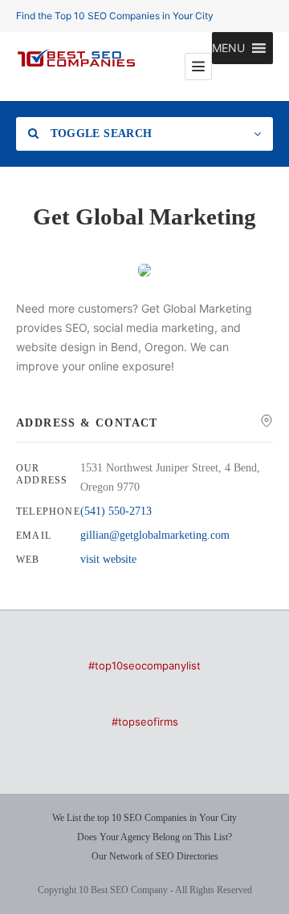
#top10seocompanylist (144, 665)
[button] (228, 48)
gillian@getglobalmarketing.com (155, 535)
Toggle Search (99, 133)
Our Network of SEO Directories (155, 856)
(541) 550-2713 (116, 511)
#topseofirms (145, 721)
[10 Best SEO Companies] (76, 66)
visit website (108, 559)
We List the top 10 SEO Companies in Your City (144, 817)
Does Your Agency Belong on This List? (154, 837)
